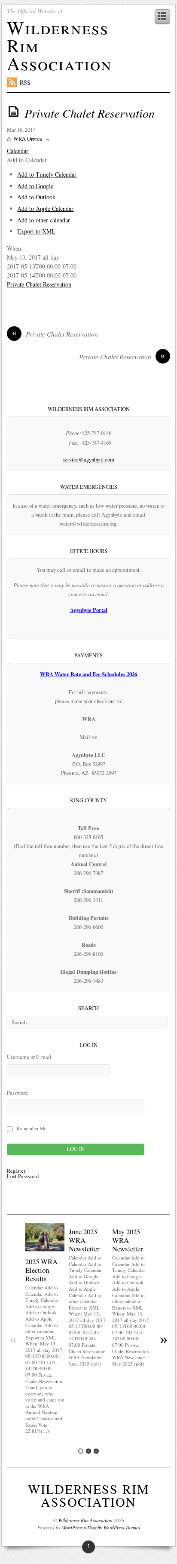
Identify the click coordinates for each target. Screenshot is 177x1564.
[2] (88, 1451)
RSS (25, 82)
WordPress (72, 1527)
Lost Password (23, 1177)
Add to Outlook (36, 197)
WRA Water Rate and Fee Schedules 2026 (88, 674)
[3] (96, 1451)
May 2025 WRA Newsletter (127, 1240)
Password (17, 1093)
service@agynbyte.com (88, 459)
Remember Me (31, 1128)
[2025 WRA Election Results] (44, 1249)
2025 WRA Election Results (41, 1270)
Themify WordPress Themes (113, 1527)
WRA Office (27, 138)
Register (16, 1171)
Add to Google (35, 186)
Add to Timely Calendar (46, 174)
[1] (80, 1451)
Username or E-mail (29, 1057)
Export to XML (36, 231)
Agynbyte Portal (88, 610)
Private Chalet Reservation (89, 113)
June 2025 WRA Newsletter (84, 1240)
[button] (27, 160)
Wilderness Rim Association (89, 1495)
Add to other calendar (43, 220)
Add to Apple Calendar (45, 208)
